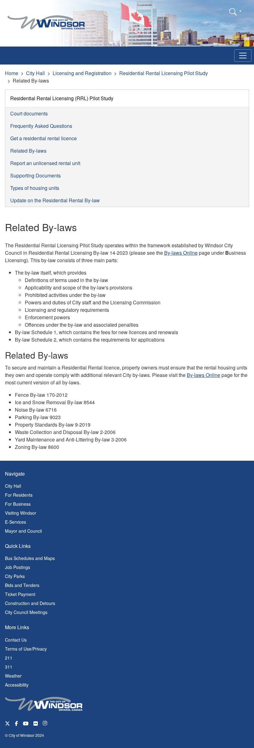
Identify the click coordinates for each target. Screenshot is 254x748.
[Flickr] (35, 723)
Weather (13, 676)
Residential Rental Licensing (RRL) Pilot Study (61, 98)
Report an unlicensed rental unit (45, 163)
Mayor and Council (23, 531)
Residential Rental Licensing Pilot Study (163, 73)
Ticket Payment (20, 594)
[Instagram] (45, 723)
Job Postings (17, 567)
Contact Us (16, 640)
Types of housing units (34, 187)
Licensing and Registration (82, 73)
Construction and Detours (30, 603)
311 (8, 667)
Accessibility (16, 685)
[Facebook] (16, 723)
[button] (235, 11)
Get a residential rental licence (43, 138)
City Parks (15, 576)
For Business (18, 504)
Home (11, 73)
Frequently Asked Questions (41, 125)
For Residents (19, 495)
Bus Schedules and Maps (30, 558)
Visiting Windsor (20, 513)
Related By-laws (28, 150)
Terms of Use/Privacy (26, 649)
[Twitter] (7, 723)
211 (8, 658)
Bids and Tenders (22, 585)
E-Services (15, 522)
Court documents (29, 113)
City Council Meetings (26, 612)
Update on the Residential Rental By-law (55, 200)
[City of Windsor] (46, 17)
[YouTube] (25, 723)
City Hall (35, 73)
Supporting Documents (35, 175)
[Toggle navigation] (243, 55)
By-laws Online (181, 252)
